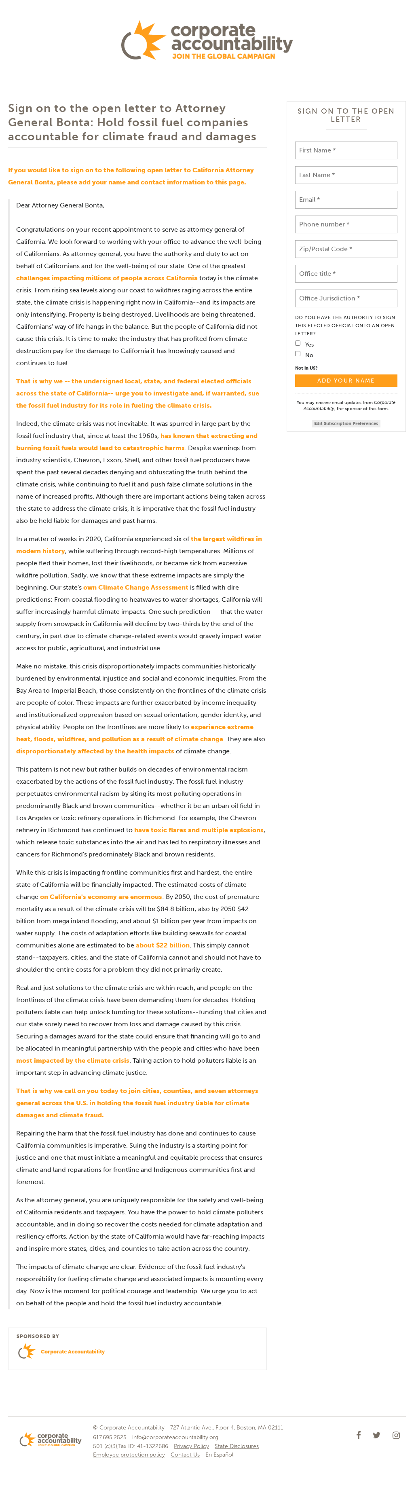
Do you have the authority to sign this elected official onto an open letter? (345, 325)
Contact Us (185, 1454)
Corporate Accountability (73, 1352)
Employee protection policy (129, 1454)
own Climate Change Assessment (135, 587)
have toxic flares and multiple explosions (199, 830)
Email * (309, 194)
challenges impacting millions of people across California (107, 278)
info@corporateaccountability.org (175, 1437)
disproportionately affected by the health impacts (95, 751)
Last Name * (315, 170)
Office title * (317, 268)
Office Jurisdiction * (327, 293)
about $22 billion (163, 945)
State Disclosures (237, 1446)
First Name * (315, 145)
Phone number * (320, 219)
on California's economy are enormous (101, 897)
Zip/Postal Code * (323, 244)
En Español (219, 1454)
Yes (309, 344)
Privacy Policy (191, 1446)
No (309, 355)
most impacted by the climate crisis (72, 1060)
